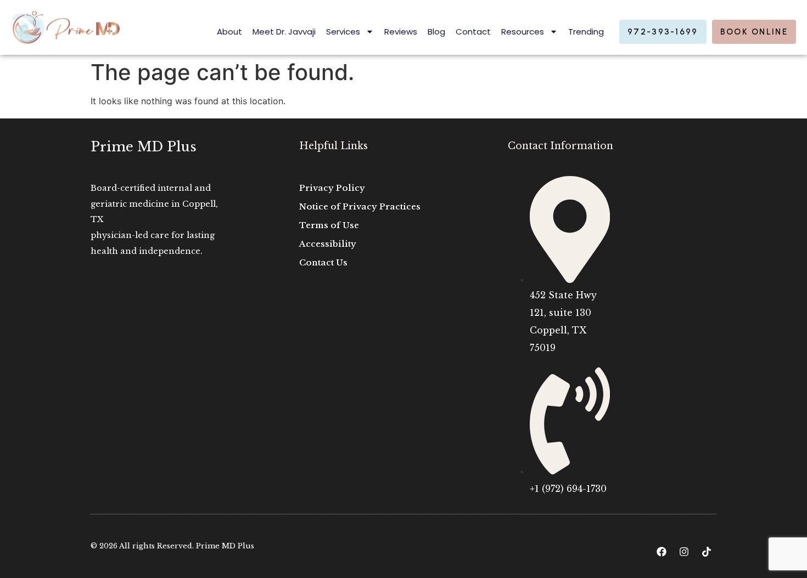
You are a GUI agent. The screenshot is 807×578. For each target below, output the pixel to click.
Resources (522, 31)
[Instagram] (684, 552)
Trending (586, 31)
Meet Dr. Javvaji (284, 31)
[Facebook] (661, 552)
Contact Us (323, 262)
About (229, 31)
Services (343, 31)
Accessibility (327, 244)
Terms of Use (329, 225)
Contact (473, 31)
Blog (436, 31)
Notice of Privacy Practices (360, 206)
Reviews (400, 31)
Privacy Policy (332, 188)
